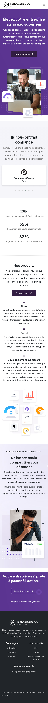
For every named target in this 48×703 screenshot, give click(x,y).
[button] (15, 190)
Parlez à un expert (22, 591)
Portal (36, 652)
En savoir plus (22, 293)
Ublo (36, 648)
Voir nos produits (22, 54)
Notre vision (12, 648)
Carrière (12, 652)
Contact (12, 657)
